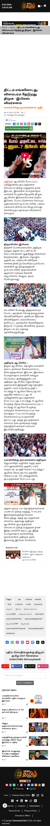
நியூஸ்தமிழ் (25, 624)
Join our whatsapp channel (17, 128)
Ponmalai (38, 604)
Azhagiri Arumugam (16, 115)
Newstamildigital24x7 (33, 619)
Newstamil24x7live (14, 619)
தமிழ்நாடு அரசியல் (25, 614)
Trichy (28, 604)
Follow (18, 666)
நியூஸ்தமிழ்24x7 (12, 624)
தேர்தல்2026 (11, 614)
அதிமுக (8, 182)
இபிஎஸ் (18, 609)
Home (4, 27)
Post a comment (25, 683)
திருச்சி (9, 609)
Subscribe (5, 666)
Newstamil (39, 614)
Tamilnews (10, 633)
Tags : (9, 599)
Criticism (19, 604)
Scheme (28, 599)
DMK (9, 604)
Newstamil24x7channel (15, 628)
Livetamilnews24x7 (36, 628)
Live (6, 795)
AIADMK (38, 599)
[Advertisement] (25, 61)
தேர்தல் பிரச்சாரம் (30, 609)
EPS (19, 599)
